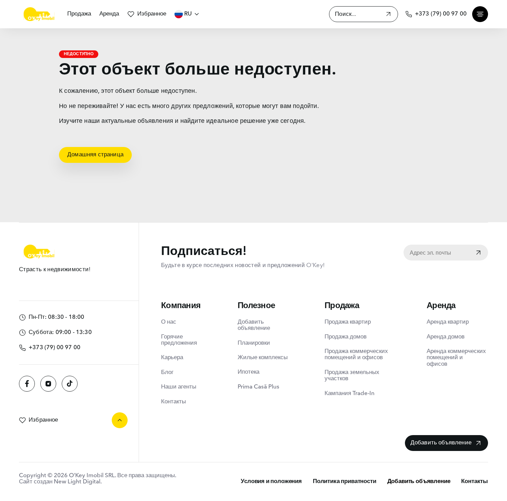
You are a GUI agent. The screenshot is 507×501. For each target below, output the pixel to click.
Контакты (173, 402)
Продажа (79, 14)
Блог (167, 372)
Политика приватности (344, 481)
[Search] (388, 15)
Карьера (172, 358)
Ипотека (248, 372)
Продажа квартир (348, 322)
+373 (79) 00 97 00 (441, 14)
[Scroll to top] (120, 420)
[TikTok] (70, 384)
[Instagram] (48, 384)
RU (188, 14)
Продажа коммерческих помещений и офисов (356, 354)
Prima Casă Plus (258, 387)
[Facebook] (27, 384)
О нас (168, 322)
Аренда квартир (448, 322)
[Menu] (480, 14)
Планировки (254, 343)
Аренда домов (446, 337)
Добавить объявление (254, 325)
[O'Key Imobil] (39, 14)
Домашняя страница (95, 155)
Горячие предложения (179, 340)
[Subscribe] (478, 253)
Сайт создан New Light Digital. (60, 482)
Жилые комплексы (263, 358)
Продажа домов (346, 337)
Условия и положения (271, 481)
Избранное (151, 14)
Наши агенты (178, 387)
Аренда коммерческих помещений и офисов (456, 357)
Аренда (109, 14)
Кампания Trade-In (350, 393)
